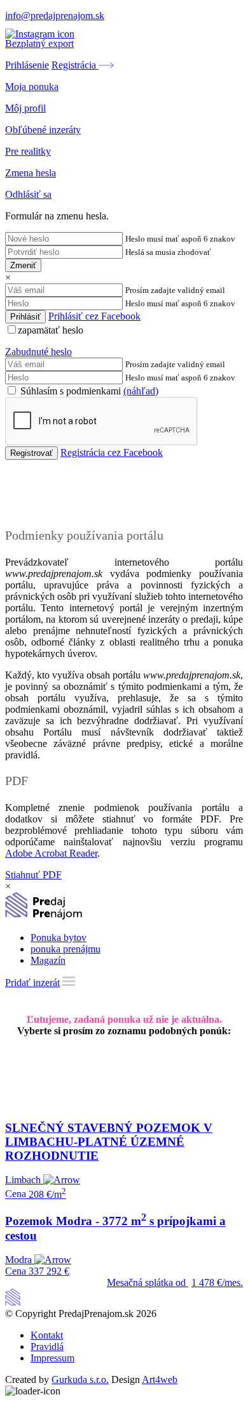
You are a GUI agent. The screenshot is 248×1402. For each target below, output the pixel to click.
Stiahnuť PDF (33, 874)
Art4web (159, 1379)
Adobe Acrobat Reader (51, 853)
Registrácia (75, 65)
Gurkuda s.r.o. (80, 1379)
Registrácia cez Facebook (111, 452)
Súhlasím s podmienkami (88, 391)
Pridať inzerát (32, 982)
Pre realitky (28, 151)
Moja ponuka (32, 86)
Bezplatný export (39, 43)
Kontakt (47, 1335)
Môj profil (25, 108)
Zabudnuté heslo (38, 351)
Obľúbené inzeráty (43, 129)
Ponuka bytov (58, 937)
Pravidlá (47, 1346)
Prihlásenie (27, 65)
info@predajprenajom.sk (54, 15)
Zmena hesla (30, 172)
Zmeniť (23, 265)
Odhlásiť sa (28, 194)
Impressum (52, 1358)
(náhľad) (140, 391)
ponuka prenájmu (65, 949)
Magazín (48, 960)
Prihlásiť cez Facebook (94, 316)
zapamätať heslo (50, 330)
